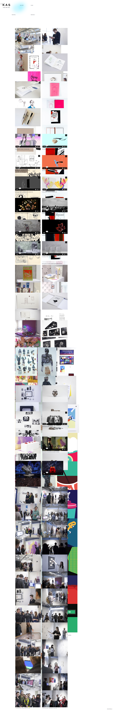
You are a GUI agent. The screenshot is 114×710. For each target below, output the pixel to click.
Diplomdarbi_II (33, 14)
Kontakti (32, 5)
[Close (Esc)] (0, 3)
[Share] (2, 3)
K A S (6, 5)
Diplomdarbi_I (14, 14)
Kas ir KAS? (22, 5)
